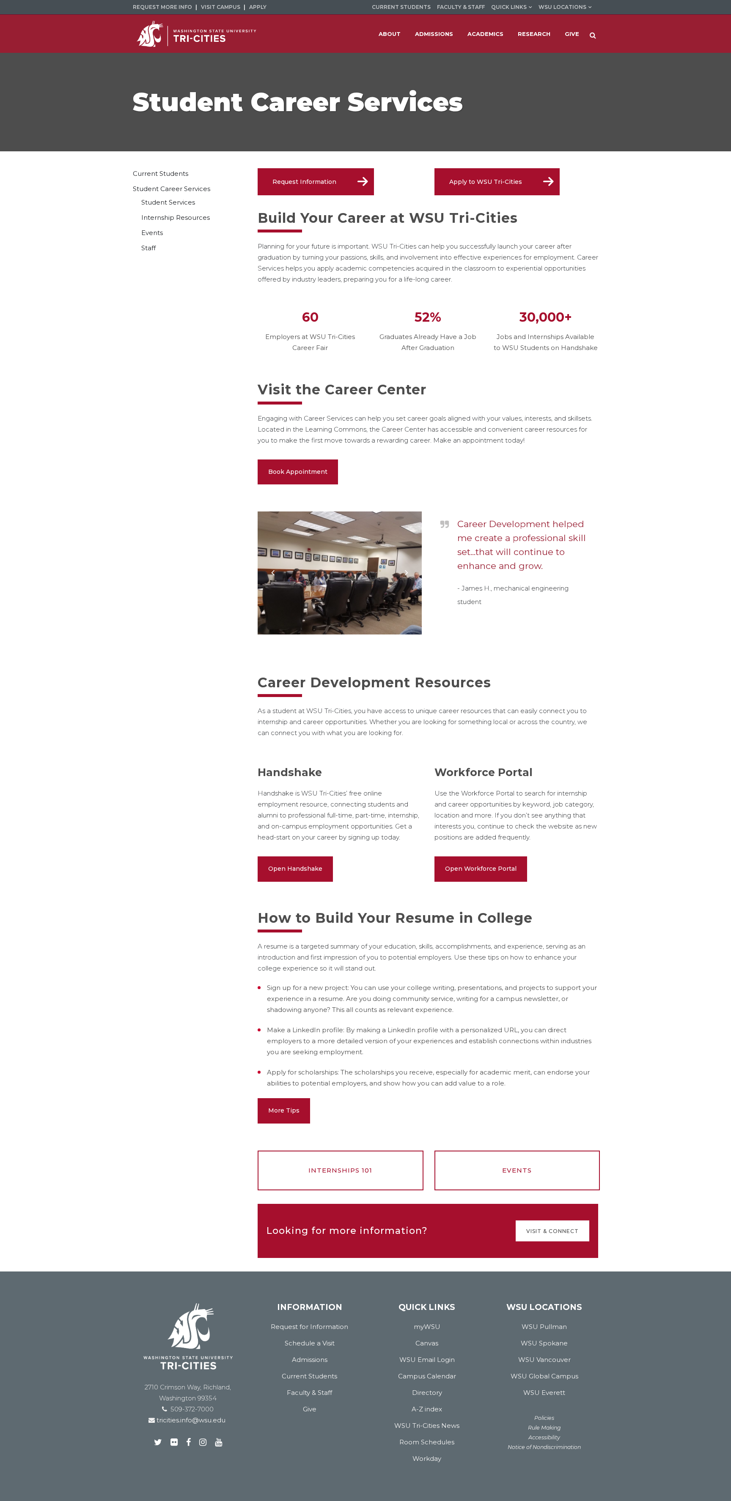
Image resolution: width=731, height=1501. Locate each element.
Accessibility (544, 1437)
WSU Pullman (544, 1327)
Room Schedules (426, 1442)
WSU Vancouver (544, 1360)
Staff (148, 248)
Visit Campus (220, 7)
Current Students (401, 7)
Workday (426, 1459)
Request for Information (309, 1327)
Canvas (426, 1343)
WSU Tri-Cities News (426, 1426)
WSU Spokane (544, 1343)
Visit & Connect (552, 1231)
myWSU (427, 1327)
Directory (427, 1393)
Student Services (168, 202)
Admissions (309, 1360)
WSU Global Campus (544, 1376)
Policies (544, 1418)
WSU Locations (562, 7)
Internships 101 (340, 1170)
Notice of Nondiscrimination (544, 1447)
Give (309, 1409)
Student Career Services (171, 189)
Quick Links (509, 7)
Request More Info (162, 7)
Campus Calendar (427, 1376)
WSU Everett (544, 1393)
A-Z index (427, 1409)
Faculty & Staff (461, 7)
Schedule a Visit (310, 1343)
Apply (258, 7)
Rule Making (544, 1427)
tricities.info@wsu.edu (190, 1420)
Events (152, 233)
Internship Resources (175, 217)
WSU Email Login (427, 1360)
